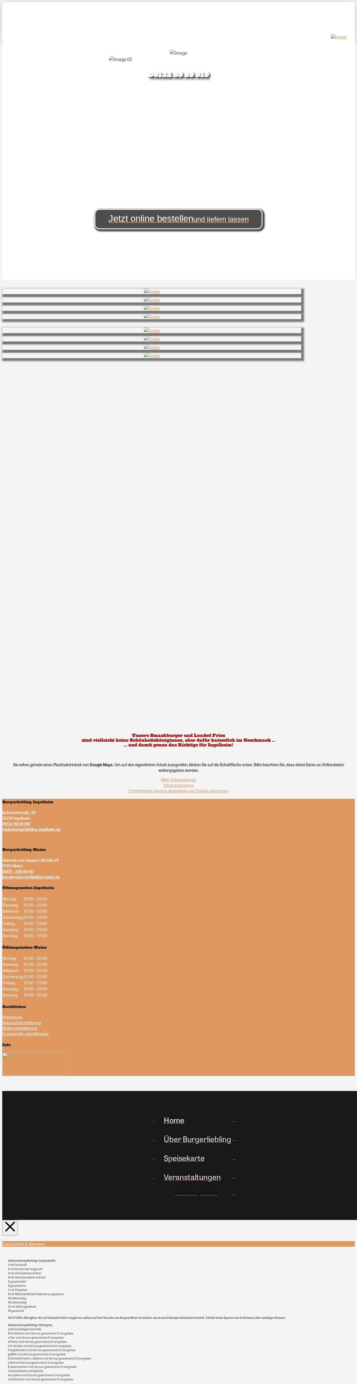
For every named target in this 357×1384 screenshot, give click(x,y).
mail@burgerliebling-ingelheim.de (31, 829)
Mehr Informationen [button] (178, 779)
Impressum (12, 1017)
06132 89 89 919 (16, 823)
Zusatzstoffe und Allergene (25, 1033)
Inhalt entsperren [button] (178, 785)
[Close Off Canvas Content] (10, 1228)
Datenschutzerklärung (21, 1022)
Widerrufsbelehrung (19, 1028)
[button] (16, 16)
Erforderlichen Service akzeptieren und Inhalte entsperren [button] (178, 791)
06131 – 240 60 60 (17, 871)
